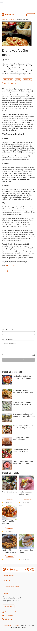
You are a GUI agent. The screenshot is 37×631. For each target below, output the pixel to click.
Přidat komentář (19, 360)
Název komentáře (7, 330)
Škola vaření (27, 79)
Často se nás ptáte (11, 612)
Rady (12, 83)
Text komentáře (7, 339)
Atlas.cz (16, 625)
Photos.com (10, 265)
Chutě (5, 83)
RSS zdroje (8, 619)
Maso (18, 79)
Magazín (12, 19)
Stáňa (10, 271)
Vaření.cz (4, 19)
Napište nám (8, 606)
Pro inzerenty (9, 615)
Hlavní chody (10, 499)
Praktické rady (8, 79)
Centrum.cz (8, 625)
